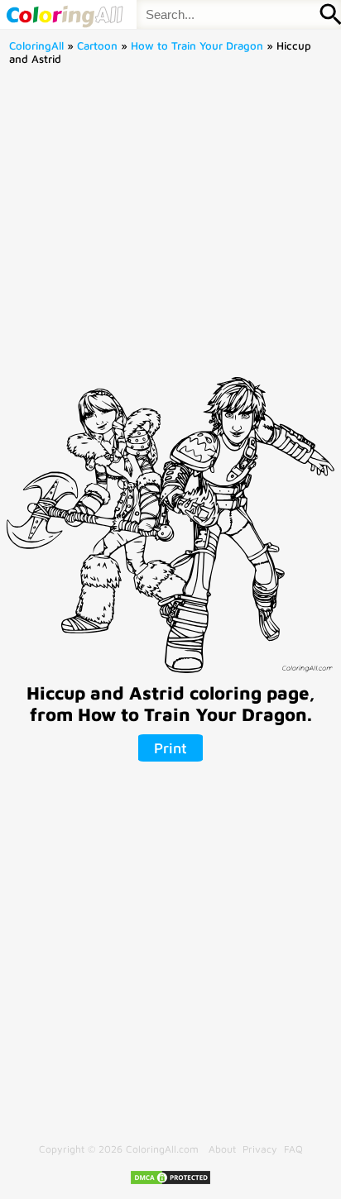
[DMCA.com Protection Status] (170, 1182)
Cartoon (97, 45)
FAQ (293, 1149)
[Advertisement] (170, 226)
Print (170, 748)
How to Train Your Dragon (197, 45)
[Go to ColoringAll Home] (64, 14)
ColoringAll (36, 45)
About (222, 1149)
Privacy (260, 1149)
